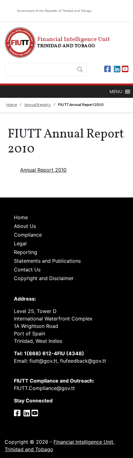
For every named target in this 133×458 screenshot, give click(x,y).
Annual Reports (37, 104)
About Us (25, 226)
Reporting (25, 252)
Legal (20, 243)
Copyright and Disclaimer (44, 278)
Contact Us (27, 269)
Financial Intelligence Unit (58, 42)
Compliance (28, 235)
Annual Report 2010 (43, 170)
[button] (115, 91)
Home (11, 104)
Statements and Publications (47, 261)
